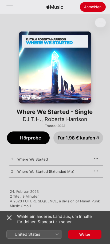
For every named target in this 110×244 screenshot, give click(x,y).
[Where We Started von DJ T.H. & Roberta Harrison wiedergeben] (12, 159)
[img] (54, 7)
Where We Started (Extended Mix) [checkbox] (45, 171)
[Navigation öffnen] (9, 7)
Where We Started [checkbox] (32, 159)
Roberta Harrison (66, 119)
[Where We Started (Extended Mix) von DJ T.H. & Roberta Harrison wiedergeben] (12, 171)
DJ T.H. (32, 119)
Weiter (84, 234)
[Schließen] (9, 217)
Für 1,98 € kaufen (76, 138)
